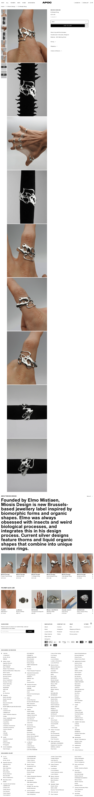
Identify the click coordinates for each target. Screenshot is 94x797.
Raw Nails (53, 749)
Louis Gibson (54, 774)
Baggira (5, 695)
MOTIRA (53, 685)
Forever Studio (31, 778)
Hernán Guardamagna (33, 694)
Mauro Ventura (55, 776)
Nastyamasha (54, 703)
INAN (28, 698)
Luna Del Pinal (55, 662)
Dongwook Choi (31, 766)
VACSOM (77, 729)
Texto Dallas (78, 710)
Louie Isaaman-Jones (57, 772)
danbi (4, 737)
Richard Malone (79, 655)
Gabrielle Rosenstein (33, 673)
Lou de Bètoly (55, 659)
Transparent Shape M (37, 611)
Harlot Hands (30, 690)
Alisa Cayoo (6, 672)
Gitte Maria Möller (32, 782)
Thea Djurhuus (79, 789)
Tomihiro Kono (79, 717)
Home (2, 6)
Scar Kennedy (79, 667)
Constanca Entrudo (8, 727)
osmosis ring (20, 576)
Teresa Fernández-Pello (81, 787)
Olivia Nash (54, 720)
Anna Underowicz (8, 777)
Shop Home (48, 636)
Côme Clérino (31, 760)
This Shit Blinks (79, 714)
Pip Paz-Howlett (55, 735)
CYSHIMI (5, 735)
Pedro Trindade (55, 729)
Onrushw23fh (54, 723)
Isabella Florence (32, 705)
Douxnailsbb (6, 742)
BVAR (4, 781)
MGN (52, 674)
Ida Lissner (30, 784)
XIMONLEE (78, 745)
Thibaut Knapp (79, 712)
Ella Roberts (30, 661)
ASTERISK (6, 687)
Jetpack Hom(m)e (32, 715)
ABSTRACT (4, 611)
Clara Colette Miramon (9, 718)
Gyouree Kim (30, 682)
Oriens (53, 725)
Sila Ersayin (78, 672)
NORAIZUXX (54, 710)
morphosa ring (81, 576)
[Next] (14, 563)
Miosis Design (11, 6)
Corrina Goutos (7, 729)
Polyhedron (54, 737)
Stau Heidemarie (79, 689)
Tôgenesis (77, 716)
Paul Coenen (54, 794)
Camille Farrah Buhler (9, 784)
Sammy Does (78, 663)
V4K (76, 728)
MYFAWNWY (54, 695)
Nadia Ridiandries (56, 697)
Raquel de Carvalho (56, 745)
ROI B (76, 766)
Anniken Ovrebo (7, 682)
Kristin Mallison (31, 738)
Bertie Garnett (7, 699)
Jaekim (29, 709)
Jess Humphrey (31, 794)
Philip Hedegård (79, 758)
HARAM (29, 688)
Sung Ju (77, 695)
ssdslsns (77, 687)
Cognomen (6, 723)
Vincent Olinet (79, 795)
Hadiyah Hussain (32, 684)
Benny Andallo (7, 697)
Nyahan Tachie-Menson (57, 716)
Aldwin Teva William (8, 668)
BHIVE (5, 701)
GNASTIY (29, 676)
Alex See (5, 766)
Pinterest (59, 631)
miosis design (55, 10)
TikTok (59, 634)
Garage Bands (31, 674)
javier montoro (31, 790)
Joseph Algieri (55, 758)
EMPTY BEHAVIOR (32, 664)
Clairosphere (6, 795)
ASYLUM (5, 689)
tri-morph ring (35, 576)
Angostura (6, 678)
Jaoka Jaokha (31, 713)
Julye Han (29, 722)
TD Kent (77, 708)
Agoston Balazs (7, 663)
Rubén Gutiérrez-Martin (81, 768)
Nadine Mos (54, 699)
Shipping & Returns (75, 629)
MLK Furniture (55, 778)
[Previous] (2, 563)
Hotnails (29, 695)
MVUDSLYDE (54, 693)
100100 (5, 653)
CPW (4, 731)
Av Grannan (6, 693)
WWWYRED (78, 743)
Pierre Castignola (79, 762)
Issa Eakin (30, 707)
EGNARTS (30, 655)
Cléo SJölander (31, 758)
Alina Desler (6, 772)
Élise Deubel (30, 659)
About (46, 627)
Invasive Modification (33, 701)
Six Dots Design (79, 774)
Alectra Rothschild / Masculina (11, 670)
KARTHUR (30, 728)
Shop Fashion (48, 634)
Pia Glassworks (55, 733)
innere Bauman (31, 699)
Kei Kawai (29, 732)
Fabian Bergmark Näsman (34, 776)
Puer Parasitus (55, 739)
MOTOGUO (54, 687)
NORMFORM (54, 712)
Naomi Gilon (54, 701)
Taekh (76, 704)
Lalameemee (30, 746)
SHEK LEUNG (78, 670)
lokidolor (53, 657)
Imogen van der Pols (32, 786)
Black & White (20, 611)
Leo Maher (54, 768)
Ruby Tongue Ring (82, 611)
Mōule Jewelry (55, 689)
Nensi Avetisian (55, 704)
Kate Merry (54, 766)
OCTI (52, 718)
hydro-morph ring (52, 576)
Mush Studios (54, 780)
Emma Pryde (30, 662)
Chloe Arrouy (6, 789)
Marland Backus (55, 667)
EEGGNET (30, 768)
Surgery (77, 697)
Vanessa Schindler (80, 733)
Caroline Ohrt (7, 710)
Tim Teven (77, 791)
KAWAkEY (29, 730)
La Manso (29, 742)
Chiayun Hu (6, 787)
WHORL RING (51, 611)
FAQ (71, 627)
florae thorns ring (6, 576)
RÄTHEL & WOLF (55, 747)
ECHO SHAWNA (7, 747)
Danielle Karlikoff (8, 739)
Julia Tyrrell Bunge (32, 720)
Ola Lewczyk (54, 792)
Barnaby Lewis (7, 779)
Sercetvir (77, 770)
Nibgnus (53, 708)
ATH (4, 691)
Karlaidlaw (30, 725)
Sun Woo (77, 693)
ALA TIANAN (6, 667)
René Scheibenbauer (80, 653)
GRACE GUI (30, 678)
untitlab (77, 723)
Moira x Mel (54, 683)
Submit (30, 631)
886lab (5, 659)
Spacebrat (77, 683)
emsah (29, 666)
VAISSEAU (77, 731)
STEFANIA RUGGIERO (81, 777)
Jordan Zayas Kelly (56, 756)
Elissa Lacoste (31, 770)
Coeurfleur (6, 722)
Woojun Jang (78, 741)
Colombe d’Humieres (9, 725)
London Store (48, 631)
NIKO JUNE (54, 788)
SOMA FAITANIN (79, 682)
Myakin (53, 782)
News (46, 629)
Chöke (5, 716)
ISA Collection (31, 703)
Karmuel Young (31, 726)
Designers (47, 639)
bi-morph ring (22, 6)
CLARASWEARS (7, 720)
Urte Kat (77, 725)
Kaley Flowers (55, 764)
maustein (53, 670)
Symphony (78, 702)
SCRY (76, 668)
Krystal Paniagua (31, 739)
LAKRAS (29, 744)
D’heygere (6, 744)
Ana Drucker (6, 775)
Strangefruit (78, 691)
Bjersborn (6, 704)
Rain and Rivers (55, 741)
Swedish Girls (78, 785)
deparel (5, 741)
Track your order (74, 631)
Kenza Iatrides (31, 734)
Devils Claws (30, 764)
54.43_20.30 (6, 657)
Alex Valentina (7, 768)
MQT (52, 691)
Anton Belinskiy (7, 683)
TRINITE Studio (79, 719)
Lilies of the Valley (56, 653)
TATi (76, 706)
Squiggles (77, 685)
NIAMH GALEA (55, 706)
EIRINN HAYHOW (32, 657)
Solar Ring (65, 611)
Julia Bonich (30, 719)
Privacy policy (73, 634)
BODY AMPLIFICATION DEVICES (12, 706)
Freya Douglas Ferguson (34, 670)
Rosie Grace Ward (80, 659)
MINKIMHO (54, 678)
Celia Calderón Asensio (9, 714)
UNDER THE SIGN (80, 722)
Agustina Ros (7, 665)
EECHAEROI (30, 653)
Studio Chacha (79, 781)
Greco (28, 680)
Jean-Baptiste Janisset (33, 792)
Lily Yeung (54, 655)
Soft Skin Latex (79, 680)
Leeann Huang (31, 747)
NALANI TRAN (55, 784)
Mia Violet (53, 676)
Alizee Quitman (7, 674)
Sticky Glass (78, 779)
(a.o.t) (4, 756)
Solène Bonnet (79, 776)
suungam (77, 698)
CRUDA (5, 733)
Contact (59, 627)
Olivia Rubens (55, 722)
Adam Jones (6, 661)
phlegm (53, 731)
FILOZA (29, 668)
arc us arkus (6, 685)
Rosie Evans (78, 657)
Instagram (60, 629)
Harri (28, 692)
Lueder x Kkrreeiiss (56, 661)
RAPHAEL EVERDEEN (57, 743)
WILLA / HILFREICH (80, 739)
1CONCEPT (6, 655)
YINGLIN (77, 747)
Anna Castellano (7, 680)
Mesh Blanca (54, 672)
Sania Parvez (78, 665)
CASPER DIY (6, 712)
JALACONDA (30, 711)
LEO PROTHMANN (32, 749)
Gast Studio (30, 780)
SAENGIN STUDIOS (80, 661)
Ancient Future (7, 676)
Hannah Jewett (31, 686)
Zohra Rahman (79, 750)
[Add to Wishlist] (86, 25)
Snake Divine (78, 678)
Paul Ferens (78, 756)
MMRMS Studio (55, 682)
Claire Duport (6, 793)
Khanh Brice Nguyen (33, 736)
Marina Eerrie (54, 665)
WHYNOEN (78, 737)
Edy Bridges (6, 749)
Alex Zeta (5, 770)
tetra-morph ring (67, 576)
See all (89, 496)
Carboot (5, 708)
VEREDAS (77, 735)
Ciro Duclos (6, 791)
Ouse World (54, 727)
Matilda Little (54, 668)
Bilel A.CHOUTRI (7, 703)
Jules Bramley (31, 717)
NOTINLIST (54, 714)
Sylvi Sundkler (79, 700)
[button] (2, 2)
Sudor (76, 783)
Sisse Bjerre (78, 674)
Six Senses (78, 676)
